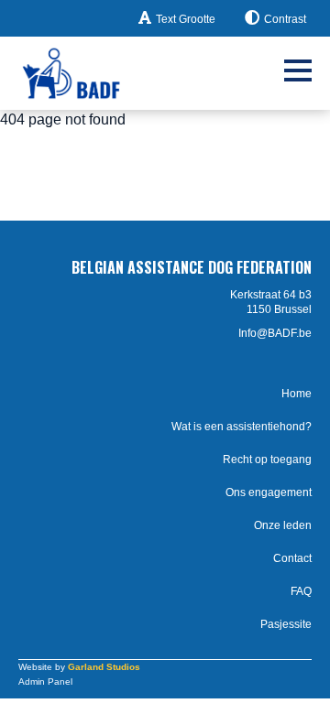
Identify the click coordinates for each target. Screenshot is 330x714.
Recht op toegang (267, 459)
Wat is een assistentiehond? (241, 426)
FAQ (301, 591)
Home (296, 393)
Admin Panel (45, 681)
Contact (292, 558)
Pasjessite (286, 624)
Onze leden (283, 525)
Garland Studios (104, 667)
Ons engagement (269, 492)
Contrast (285, 19)
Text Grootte (185, 19)
